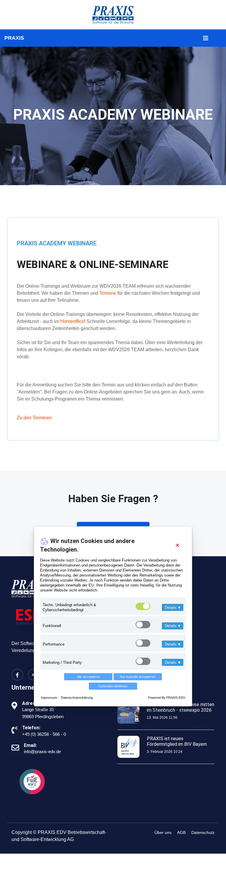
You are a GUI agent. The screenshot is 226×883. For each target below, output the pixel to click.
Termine (107, 293)
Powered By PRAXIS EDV (166, 697)
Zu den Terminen (34, 417)
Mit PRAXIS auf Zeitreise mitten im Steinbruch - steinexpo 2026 (180, 707)
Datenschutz (203, 832)
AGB (181, 832)
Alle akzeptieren (88, 676)
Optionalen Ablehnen (112, 686)
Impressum (49, 697)
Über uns (163, 832)
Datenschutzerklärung (77, 697)
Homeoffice (72, 321)
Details (172, 607)
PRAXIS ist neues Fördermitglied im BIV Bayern (177, 741)
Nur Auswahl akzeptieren (137, 676)
